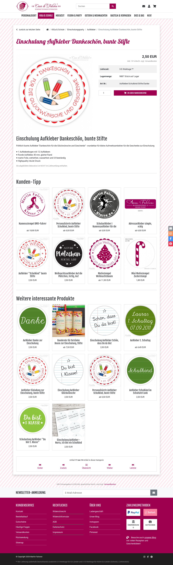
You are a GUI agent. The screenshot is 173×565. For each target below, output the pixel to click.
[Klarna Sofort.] (150, 512)
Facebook (94, 527)
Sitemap (19, 542)
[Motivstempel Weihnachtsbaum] (104, 253)
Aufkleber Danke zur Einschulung (32, 342)
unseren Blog (150, 537)
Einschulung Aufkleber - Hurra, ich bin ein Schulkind (68, 441)
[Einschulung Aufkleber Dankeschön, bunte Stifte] (54, 92)
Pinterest (94, 532)
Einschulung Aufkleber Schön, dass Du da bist (104, 342)
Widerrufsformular (61, 516)
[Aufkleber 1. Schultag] (140, 320)
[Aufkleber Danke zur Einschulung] (32, 320)
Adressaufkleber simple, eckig (140, 225)
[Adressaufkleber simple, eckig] (140, 203)
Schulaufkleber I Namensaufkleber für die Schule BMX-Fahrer (104, 226)
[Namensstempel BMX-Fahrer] (32, 203)
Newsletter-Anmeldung (30, 492)
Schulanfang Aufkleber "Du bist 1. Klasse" (33, 441)
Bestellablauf (22, 516)
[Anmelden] (153, 493)
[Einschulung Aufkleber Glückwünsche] (68, 370)
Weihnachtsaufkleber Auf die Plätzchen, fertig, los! (68, 275)
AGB (55, 521)
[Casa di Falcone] (38, 6)
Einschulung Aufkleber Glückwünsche (68, 391)
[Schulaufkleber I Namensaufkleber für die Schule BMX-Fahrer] (104, 203)
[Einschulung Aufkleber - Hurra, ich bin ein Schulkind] (68, 419)
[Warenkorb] (154, 6)
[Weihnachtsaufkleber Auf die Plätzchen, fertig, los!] (68, 253)
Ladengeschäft (96, 511)
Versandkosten (151, 61)
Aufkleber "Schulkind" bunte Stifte (33, 275)
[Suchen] (113, 6)
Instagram (94, 521)
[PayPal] (133, 512)
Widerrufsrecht (59, 511)
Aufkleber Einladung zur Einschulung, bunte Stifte (33, 391)
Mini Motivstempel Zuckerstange (140, 275)
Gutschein (150, 525)
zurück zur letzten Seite (29, 29)
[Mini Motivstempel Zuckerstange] (140, 253)
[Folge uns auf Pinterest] (152, 556)
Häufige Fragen (23, 527)
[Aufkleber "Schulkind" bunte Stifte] (32, 253)
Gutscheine (21, 521)
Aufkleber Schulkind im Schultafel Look (140, 391)
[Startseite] (47, 29)
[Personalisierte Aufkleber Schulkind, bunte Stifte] (68, 203)
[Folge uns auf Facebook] (148, 556)
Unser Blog (94, 516)
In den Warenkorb (136, 93)
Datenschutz (58, 527)
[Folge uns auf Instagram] (144, 556)
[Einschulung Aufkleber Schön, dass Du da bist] (104, 320)
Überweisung (133, 526)
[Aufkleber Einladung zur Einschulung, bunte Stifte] (32, 370)
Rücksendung (22, 537)
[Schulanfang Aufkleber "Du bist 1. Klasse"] (32, 419)
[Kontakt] (170, 228)
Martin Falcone (36, 556)
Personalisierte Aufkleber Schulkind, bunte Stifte (68, 225)
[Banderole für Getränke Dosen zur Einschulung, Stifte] (68, 320)
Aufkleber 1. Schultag (140, 340)
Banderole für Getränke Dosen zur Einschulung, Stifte (69, 342)
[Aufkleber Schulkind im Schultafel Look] (140, 370)
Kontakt (19, 511)
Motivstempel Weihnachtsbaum (104, 275)
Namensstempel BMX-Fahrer (32, 223)
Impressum (58, 532)
